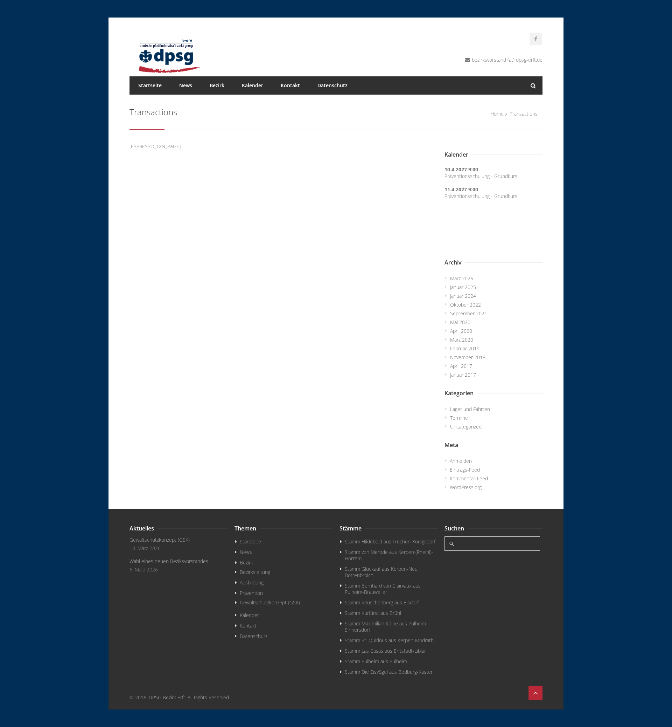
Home (497, 113)
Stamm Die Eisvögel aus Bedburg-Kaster (389, 671)
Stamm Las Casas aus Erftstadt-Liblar (385, 650)
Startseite (150, 85)
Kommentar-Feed (469, 478)
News (185, 85)
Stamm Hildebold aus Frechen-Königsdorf (390, 541)
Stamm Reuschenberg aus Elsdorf (382, 602)
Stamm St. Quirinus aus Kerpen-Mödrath (389, 640)
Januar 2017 (463, 374)
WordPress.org (466, 487)
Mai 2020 (460, 322)
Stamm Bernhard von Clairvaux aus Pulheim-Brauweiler (383, 588)
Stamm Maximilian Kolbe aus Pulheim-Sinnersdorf (386, 626)
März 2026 (461, 278)
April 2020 (461, 331)
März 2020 (461, 339)
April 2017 (461, 366)
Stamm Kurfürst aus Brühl (373, 613)
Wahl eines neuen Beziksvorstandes (169, 561)
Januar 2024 (463, 296)
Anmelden (461, 461)
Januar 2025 (463, 287)
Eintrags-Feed (465, 469)
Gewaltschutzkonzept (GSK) (160, 539)
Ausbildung (252, 582)
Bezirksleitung (255, 572)
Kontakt (290, 85)
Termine (459, 417)
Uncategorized (466, 426)
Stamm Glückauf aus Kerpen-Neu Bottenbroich (381, 571)
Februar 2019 (464, 348)
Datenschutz (332, 85)
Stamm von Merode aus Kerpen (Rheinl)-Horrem (389, 555)
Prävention (251, 593)
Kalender (252, 85)
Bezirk (217, 85)
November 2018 (467, 357)
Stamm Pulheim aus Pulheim (376, 661)
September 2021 (468, 313)
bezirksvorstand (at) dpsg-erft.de (507, 59)
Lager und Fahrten (470, 409)
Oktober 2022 (465, 304)
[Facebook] (536, 39)
